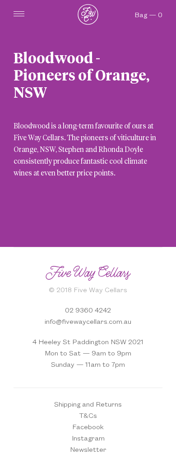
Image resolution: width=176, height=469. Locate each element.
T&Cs (88, 415)
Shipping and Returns (88, 403)
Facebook (88, 426)
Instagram (88, 437)
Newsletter (88, 449)
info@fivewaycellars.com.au (88, 321)
